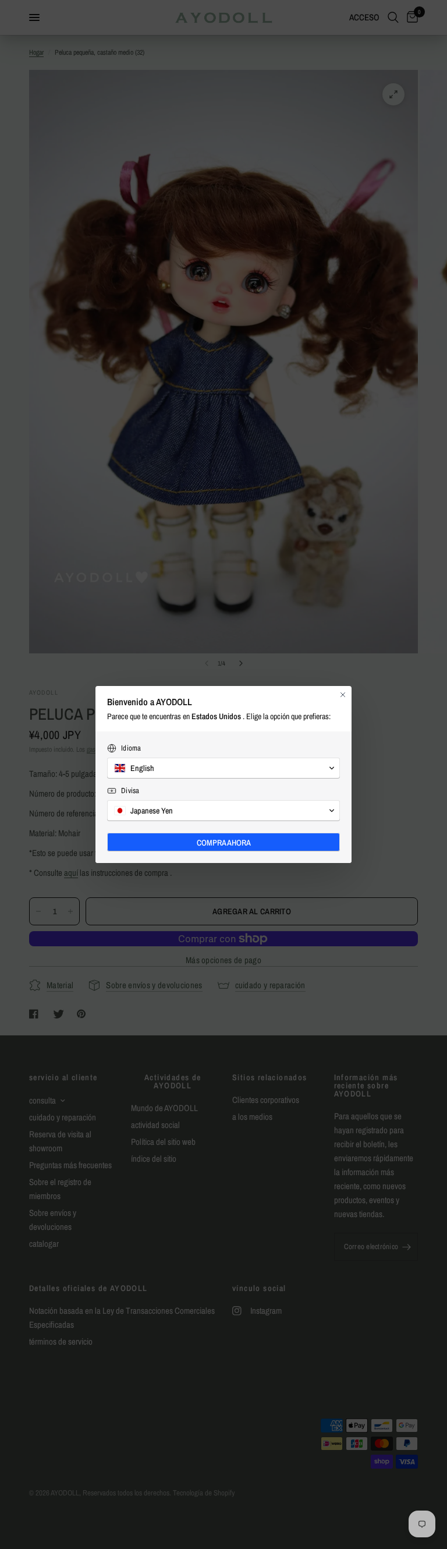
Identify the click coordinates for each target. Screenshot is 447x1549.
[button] (223, 768)
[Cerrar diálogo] (342, 694)
